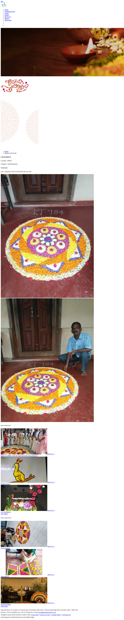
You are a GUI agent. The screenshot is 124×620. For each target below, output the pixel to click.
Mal (2, 1)
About (7, 13)
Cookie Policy (56, 615)
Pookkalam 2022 (10, 11)
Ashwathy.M (5, 576)
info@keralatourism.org (47, 612)
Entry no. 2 (51, 482)
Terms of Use (45, 615)
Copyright (35, 615)
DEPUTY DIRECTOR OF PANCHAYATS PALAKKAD (19, 456)
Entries (7, 15)
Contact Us (66, 615)
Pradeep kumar (5, 484)
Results (7, 18)
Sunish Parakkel (6, 604)
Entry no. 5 (51, 510)
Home (6, 10)
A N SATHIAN (6, 512)
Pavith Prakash (5, 548)
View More (4, 514)
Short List (8, 17)
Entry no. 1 (51, 454)
